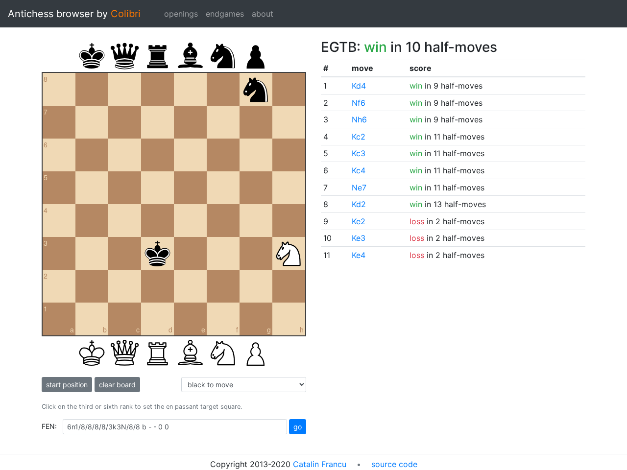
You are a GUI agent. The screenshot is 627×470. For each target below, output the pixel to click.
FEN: (49, 426)
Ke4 (358, 255)
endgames (225, 14)
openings (181, 14)
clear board (117, 384)
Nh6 (359, 119)
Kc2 (358, 136)
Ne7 (359, 187)
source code (394, 464)
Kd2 (359, 204)
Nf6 (358, 103)
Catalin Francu (319, 464)
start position (67, 384)
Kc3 (358, 153)
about (262, 14)
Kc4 (358, 170)
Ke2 (358, 221)
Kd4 (359, 86)
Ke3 (358, 238)
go (297, 427)
